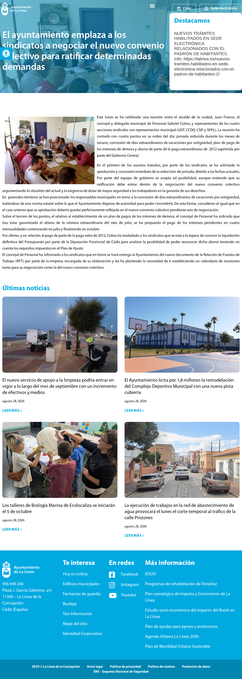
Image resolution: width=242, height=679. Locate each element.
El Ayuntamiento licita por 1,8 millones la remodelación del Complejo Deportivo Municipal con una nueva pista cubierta (179, 386)
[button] (6, 53)
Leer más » (12, 411)
